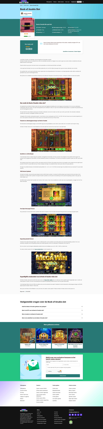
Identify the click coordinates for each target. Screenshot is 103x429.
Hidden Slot (28, 344)
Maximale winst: (57, 29)
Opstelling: (39, 32)
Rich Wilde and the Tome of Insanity (75, 345)
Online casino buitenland (42, 390)
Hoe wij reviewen (41, 417)
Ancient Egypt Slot (43, 344)
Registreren (73, 1)
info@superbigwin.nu (74, 412)
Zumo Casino (72, 394)
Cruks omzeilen (39, 402)
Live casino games (57, 398)
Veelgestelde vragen (41, 423)
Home (21, 5)
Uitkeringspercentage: (58, 27)
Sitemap (56, 413)
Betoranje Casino (73, 392)
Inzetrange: (71, 27)
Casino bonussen (56, 392)
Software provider (58, 421)
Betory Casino (72, 390)
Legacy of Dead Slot (59, 344)
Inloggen (79, 1)
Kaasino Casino (72, 400)
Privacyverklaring (58, 417)
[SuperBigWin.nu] (23, 1)
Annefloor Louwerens (27, 13)
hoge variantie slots (39, 249)
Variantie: (39, 29)
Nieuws (55, 1)
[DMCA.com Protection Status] (71, 421)
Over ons (67, 1)
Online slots (55, 388)
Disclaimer (56, 415)
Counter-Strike (23, 390)
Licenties (55, 400)
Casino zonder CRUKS (41, 388)
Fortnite (22, 392)
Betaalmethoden (56, 390)
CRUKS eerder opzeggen (60, 419)
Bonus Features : (72, 29)
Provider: (39, 27)
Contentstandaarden (41, 421)
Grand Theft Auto (24, 394)
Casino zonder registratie (42, 392)
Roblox (21, 398)
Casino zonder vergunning (42, 400)
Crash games (56, 396)
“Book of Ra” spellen (48, 279)
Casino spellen (56, 394)
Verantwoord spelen (41, 419)
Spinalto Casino (72, 396)
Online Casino (61, 1)
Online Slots (26, 5)
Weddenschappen (58, 423)
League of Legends (24, 396)
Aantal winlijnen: (57, 32)
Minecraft (22, 400)
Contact (56, 412)
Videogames (49, 1)
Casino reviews (72, 388)
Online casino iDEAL (40, 398)
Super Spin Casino (73, 398)
